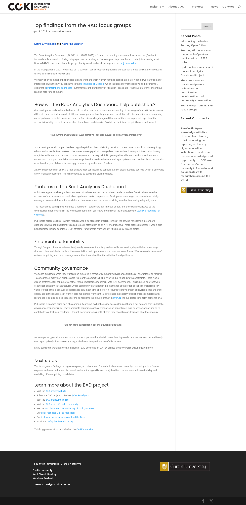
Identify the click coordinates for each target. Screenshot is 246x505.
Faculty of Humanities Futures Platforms (57, 464)
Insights (155, 7)
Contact (228, 7)
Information (56, 31)
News (214, 7)
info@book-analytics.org (60, 421)
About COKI (176, 7)
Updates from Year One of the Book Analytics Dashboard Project (197, 71)
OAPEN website (84, 429)
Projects (197, 7)
